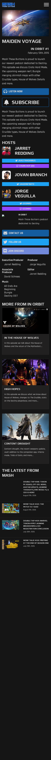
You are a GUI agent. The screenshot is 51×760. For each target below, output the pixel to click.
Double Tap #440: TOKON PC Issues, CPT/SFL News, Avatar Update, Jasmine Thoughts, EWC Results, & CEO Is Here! (36, 487)
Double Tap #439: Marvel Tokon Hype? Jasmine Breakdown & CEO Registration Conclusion (36, 525)
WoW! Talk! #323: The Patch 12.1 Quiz (33, 505)
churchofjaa (27, 166)
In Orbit (22, 215)
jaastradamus (27, 160)
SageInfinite (27, 184)
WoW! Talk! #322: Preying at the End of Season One (36, 541)
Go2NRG (27, 203)
